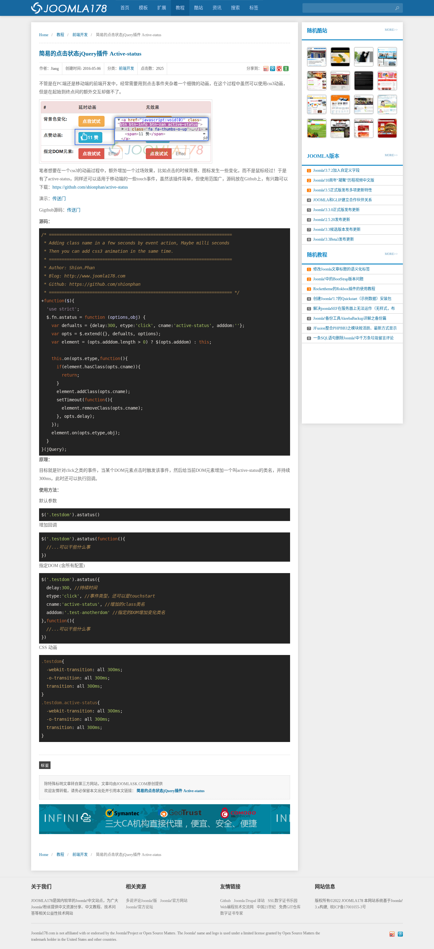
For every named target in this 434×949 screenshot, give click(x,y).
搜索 (235, 7)
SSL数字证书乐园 (282, 901)
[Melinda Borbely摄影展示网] (364, 57)
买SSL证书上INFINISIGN (164, 819)
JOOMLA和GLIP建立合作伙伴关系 (342, 200)
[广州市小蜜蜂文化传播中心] (364, 104)
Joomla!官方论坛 (139, 907)
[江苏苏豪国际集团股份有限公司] (364, 80)
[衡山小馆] (340, 57)
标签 (253, 7)
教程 (180, 7)
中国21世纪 (266, 907)
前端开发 (80, 35)
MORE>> (391, 29)
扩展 (161, 7)
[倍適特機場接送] (340, 128)
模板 (143, 7)
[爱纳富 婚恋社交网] (317, 80)
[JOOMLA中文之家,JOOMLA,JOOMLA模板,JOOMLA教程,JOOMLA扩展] (69, 8)
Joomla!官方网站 (173, 901)
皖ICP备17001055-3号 (348, 907)
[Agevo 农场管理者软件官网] (317, 128)
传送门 (59, 198)
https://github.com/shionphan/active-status (90, 187)
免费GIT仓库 (290, 907)
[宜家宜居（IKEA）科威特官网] (317, 104)
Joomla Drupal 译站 (249, 901)
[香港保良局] (387, 104)
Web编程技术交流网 (237, 907)
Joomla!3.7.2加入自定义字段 (336, 170)
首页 (124, 7)
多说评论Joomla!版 (141, 901)
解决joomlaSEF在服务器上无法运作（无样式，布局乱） (354, 309)
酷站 (198, 7)
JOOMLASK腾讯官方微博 (400, 934)
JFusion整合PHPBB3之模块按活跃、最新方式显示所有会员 (355, 329)
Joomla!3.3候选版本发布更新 (337, 229)
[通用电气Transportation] (387, 57)
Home (43, 35)
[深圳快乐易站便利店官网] (387, 80)
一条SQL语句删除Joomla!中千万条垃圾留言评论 (353, 338)
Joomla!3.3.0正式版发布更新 (336, 210)
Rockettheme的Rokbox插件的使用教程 (344, 289)
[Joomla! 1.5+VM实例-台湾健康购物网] (364, 128)
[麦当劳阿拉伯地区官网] (387, 128)
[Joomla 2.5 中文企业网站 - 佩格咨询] (340, 104)
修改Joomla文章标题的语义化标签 (341, 269)
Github (225, 901)
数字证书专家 (231, 913)
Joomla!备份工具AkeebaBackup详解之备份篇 (349, 318)
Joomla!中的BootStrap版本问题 (338, 279)
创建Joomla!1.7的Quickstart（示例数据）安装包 (352, 299)
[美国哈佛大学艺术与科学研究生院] (340, 80)
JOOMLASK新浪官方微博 (392, 934)
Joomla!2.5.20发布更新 (331, 219)
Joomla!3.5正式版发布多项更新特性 (342, 190)
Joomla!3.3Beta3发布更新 (333, 239)
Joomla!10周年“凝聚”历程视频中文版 (343, 180)
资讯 (217, 7)
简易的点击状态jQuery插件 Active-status (90, 53)
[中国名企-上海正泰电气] (317, 57)
